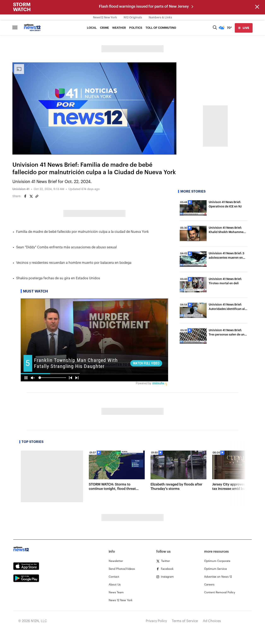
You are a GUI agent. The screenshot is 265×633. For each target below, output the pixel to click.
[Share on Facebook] (25, 196)
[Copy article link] (37, 196)
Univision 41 (20, 189)
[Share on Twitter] (31, 196)
